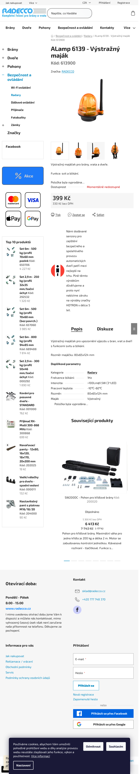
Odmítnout (93, 746)
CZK (85, 2)
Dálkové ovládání (22, 102)
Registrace (123, 2)
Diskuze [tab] (105, 328)
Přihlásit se (86, 685)
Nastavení (23, 765)
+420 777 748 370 (94, 599)
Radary (16, 95)
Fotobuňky (18, 117)
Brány (12, 49)
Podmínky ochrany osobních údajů (28, 677)
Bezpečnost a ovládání (19, 77)
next (131, 500)
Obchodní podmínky (18, 667)
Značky (13, 132)
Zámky (15, 124)
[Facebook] (77, 610)
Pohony (14, 66)
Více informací (40, 756)
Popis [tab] (77, 328)
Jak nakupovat (14, 2)
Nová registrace (83, 694)
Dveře (12, 57)
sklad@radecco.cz (93, 591)
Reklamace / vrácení (19, 661)
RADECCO (68, 71)
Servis (10, 672)
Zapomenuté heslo (85, 699)
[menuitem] (10, 27)
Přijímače (17, 109)
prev (54, 500)
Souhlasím (116, 746)
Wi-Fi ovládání (21, 87)
